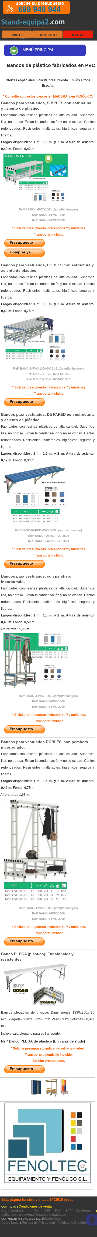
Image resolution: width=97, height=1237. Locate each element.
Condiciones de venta (35, 1206)
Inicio (17, 35)
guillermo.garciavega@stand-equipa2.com (33, 1214)
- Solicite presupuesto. (48, 1061)
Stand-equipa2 (15, 1210)
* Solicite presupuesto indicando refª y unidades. (49, 228)
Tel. (65, 1210)
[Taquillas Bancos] (48, 1096)
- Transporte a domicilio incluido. (47, 1055)
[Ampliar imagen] (34, 1006)
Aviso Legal (10, 1223)
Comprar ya (20, 252)
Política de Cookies (72, 1223)
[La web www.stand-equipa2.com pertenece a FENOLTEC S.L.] (47, 1182)
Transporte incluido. (49, 234)
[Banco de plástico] (34, 201)
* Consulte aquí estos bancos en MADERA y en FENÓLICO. (48, 96)
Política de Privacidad (38, 1223)
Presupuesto (21, 242)
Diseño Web (52, 1219)
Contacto (48, 35)
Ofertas (78, 35)
